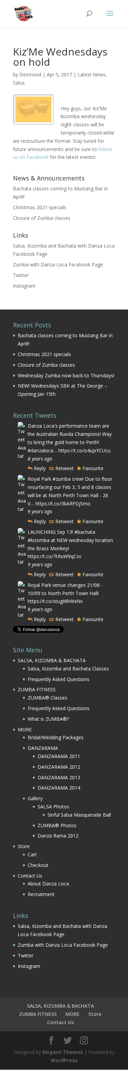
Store (24, 846)
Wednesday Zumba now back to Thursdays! (66, 375)
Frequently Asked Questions (58, 679)
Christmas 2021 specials (39, 207)
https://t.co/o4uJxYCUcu (84, 450)
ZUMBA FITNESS (37, 689)
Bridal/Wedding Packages (56, 737)
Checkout (38, 865)
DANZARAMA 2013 (59, 777)
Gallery (35, 798)
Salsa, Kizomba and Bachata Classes (68, 668)
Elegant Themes (62, 1052)
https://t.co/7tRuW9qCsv (54, 556)
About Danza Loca (48, 883)
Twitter (21, 275)
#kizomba (38, 540)
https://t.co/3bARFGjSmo (62, 503)
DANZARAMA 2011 (59, 756)
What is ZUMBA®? (48, 719)
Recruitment (41, 894)
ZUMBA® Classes (47, 697)
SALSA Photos (53, 806)
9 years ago (40, 511)
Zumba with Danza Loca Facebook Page (58, 264)
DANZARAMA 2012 (59, 767)
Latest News (91, 74)
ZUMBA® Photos (57, 825)
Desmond (30, 74)
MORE (25, 729)
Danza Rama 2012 (58, 835)
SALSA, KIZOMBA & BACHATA (52, 660)
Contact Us (30, 875)
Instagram (24, 285)
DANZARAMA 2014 (59, 787)
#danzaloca (40, 450)
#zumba (62, 479)
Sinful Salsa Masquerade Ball (79, 814)
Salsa (19, 82)
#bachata (84, 532)
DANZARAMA (43, 748)
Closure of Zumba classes (41, 218)
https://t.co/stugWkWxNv (55, 601)
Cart (32, 854)
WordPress (64, 1060)
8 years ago (40, 458)
